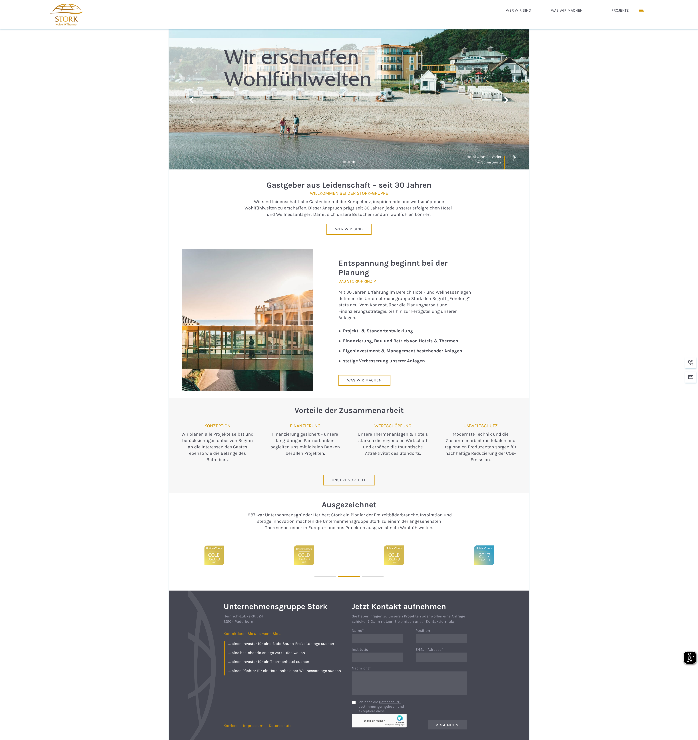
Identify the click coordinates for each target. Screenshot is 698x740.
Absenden (447, 725)
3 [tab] (353, 162)
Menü (641, 10)
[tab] (325, 576)
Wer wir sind (349, 229)
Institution (361, 649)
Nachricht (362, 668)
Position (423, 630)
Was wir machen (364, 380)
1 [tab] (344, 162)
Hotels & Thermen (67, 14)
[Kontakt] (690, 377)
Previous (191, 100)
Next (506, 100)
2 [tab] (349, 162)
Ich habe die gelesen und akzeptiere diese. (381, 706)
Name (362, 630)
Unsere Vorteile (349, 480)
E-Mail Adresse (429, 649)
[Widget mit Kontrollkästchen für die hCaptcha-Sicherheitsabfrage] (379, 720)
